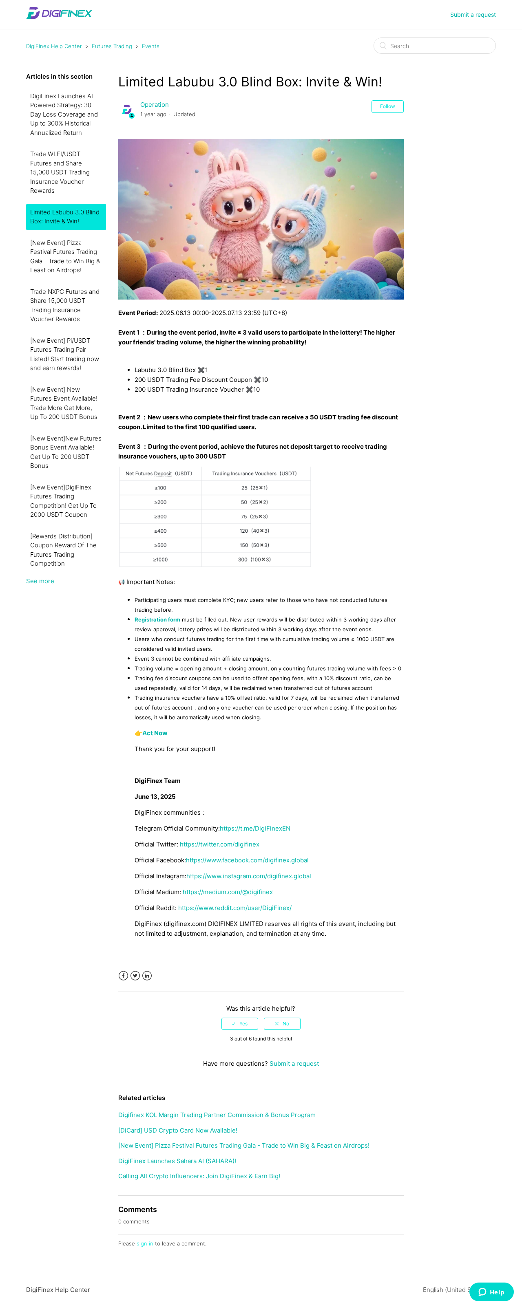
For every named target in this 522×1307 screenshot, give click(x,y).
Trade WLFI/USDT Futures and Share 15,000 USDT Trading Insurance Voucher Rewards (60, 172)
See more (40, 581)
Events (150, 46)
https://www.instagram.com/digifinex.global (248, 876)
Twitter (135, 976)
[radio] (239, 1024)
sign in (145, 1243)
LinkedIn (147, 976)
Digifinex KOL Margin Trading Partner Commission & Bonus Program (217, 1115)
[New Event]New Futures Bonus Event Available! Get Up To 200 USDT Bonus (66, 452)
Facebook (123, 976)
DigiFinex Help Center (54, 46)
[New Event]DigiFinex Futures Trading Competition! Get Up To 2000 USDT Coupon (63, 501)
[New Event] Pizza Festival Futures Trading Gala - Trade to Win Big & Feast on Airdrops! (65, 256)
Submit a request (473, 14)
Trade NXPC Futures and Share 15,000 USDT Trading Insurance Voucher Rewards (65, 305)
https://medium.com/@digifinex (228, 892)
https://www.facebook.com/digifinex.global (247, 860)
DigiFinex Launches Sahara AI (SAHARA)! (177, 1161)
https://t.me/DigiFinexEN (255, 828)
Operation (154, 104)
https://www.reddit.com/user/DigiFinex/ (235, 908)
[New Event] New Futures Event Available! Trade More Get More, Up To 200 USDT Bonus (63, 403)
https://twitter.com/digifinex (219, 844)
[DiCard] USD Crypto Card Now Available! (177, 1130)
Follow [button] (387, 106)
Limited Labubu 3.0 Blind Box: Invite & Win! (65, 216)
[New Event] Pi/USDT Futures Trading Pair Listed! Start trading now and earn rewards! (64, 354)
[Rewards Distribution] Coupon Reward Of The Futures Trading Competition (63, 550)
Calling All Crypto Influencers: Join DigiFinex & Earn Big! (199, 1176)
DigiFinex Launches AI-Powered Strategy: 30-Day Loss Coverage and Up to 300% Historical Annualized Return (64, 114)
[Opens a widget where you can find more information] (491, 1293)
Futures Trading (112, 46)
